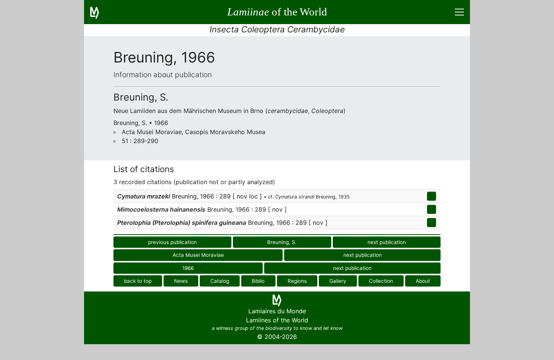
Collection (381, 281)
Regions (297, 281)
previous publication (172, 242)
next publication (386, 242)
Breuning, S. (282, 242)
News (181, 281)
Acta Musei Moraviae (198, 255)
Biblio (258, 281)
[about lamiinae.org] (99, 12)
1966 (188, 268)
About (423, 281)
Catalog (219, 281)
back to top (138, 281)
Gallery (337, 281)
